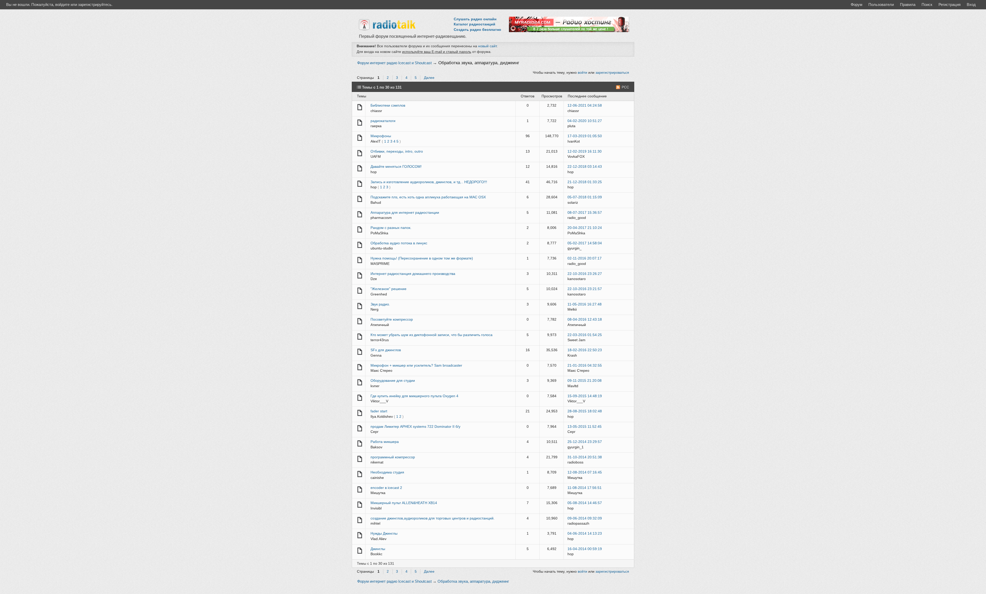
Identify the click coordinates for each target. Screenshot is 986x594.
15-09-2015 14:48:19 (584, 396)
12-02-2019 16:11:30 (584, 151)
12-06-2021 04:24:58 (584, 105)
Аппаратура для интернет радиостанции (405, 213)
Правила (907, 4)
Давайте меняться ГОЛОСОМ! (396, 167)
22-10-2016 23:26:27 (584, 274)
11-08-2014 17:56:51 (584, 488)
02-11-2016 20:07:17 (584, 258)
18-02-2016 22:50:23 (584, 350)
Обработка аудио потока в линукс (399, 243)
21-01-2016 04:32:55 (584, 365)
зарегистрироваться (612, 73)
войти (582, 73)
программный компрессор (393, 457)
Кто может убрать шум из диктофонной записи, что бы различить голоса (431, 335)
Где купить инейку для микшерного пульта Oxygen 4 (414, 396)
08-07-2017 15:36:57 (584, 213)
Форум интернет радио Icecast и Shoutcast (394, 63)
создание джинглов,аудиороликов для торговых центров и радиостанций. (433, 518)
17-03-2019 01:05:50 (584, 136)
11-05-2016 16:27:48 (584, 304)
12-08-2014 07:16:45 (584, 472)
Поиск (927, 4)
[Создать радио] (569, 31)
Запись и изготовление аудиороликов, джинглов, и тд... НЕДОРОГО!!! (429, 182)
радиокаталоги (383, 121)
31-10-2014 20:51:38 (584, 457)
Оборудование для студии (393, 381)
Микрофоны (381, 136)
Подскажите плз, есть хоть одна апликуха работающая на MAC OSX (428, 197)
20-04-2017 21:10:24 (584, 228)
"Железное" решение (388, 289)
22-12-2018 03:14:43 (584, 167)
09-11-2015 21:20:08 (584, 381)
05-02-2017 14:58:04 (584, 243)
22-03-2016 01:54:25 (584, 335)
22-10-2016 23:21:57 (584, 289)
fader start (379, 411)
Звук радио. (380, 304)
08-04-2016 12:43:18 (584, 319)
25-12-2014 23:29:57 (584, 442)
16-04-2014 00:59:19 (584, 549)
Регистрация (949, 4)
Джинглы (378, 549)
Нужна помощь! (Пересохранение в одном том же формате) (422, 258)
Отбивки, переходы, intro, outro (397, 151)
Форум (856, 4)
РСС (625, 87)
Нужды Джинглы (384, 533)
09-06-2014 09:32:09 (584, 518)
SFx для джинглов (386, 350)
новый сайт (487, 46)
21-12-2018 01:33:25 (584, 182)
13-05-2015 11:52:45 (584, 427)
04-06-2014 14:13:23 (584, 533)
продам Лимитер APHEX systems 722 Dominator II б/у (415, 427)
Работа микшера (385, 442)
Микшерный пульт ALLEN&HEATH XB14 (404, 503)
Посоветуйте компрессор (392, 319)
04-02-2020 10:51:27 (584, 121)
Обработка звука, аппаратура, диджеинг (478, 62)
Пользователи (881, 4)
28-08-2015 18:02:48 (584, 411)
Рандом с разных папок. (391, 228)
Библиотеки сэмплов (388, 105)
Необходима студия (387, 472)
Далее (429, 78)
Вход (971, 4)
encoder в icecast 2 (386, 488)
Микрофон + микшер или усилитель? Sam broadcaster (416, 365)
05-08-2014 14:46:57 (584, 503)
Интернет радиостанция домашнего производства (413, 274)
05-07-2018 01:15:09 (584, 197)
